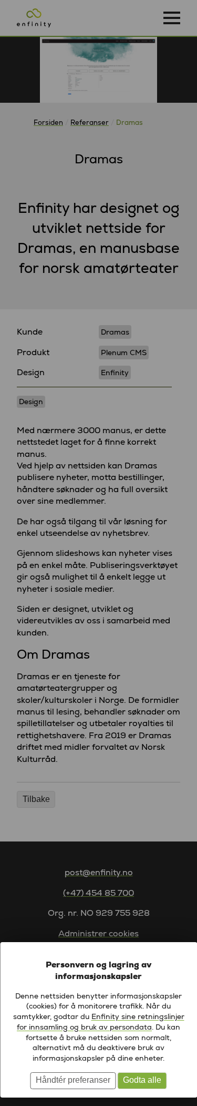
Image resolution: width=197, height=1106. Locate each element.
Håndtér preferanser (73, 1079)
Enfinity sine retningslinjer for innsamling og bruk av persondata (100, 1022)
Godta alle (142, 1079)
